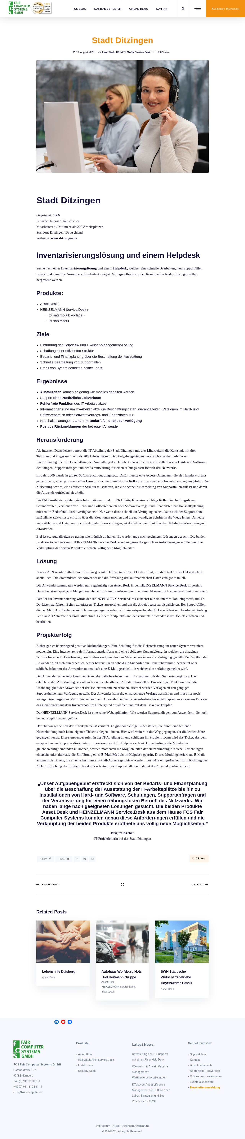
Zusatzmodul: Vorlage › (67, 315)
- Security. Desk (86, 1071)
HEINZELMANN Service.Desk (133, 52)
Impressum (103, 1126)
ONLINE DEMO (138, 9)
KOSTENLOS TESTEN (107, 9)
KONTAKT (162, 9)
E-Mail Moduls (112, 754)
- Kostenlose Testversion (204, 1071)
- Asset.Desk (84, 1054)
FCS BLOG (79, 9)
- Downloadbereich (200, 1065)
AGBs (116, 1126)
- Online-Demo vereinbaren (205, 1076)
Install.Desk (108, 991)
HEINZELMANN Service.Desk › (64, 309)
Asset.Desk (108, 52)
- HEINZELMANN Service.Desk (95, 1059)
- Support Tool (197, 1054)
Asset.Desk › (50, 304)
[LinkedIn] (77, 859)
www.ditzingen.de (64, 238)
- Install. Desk (84, 1065)
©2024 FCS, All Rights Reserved (122, 1131)
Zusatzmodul (59, 321)
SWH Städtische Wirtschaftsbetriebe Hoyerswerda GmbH (176, 977)
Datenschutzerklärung (135, 1126)
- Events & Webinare (201, 1082)
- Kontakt (194, 1059)
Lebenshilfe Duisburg (58, 971)
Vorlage (151, 693)
